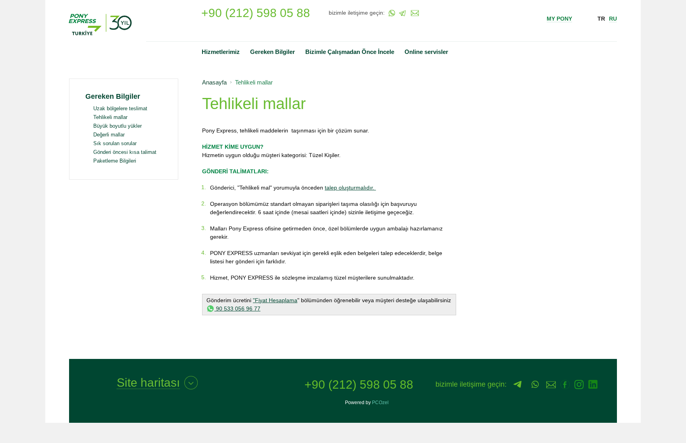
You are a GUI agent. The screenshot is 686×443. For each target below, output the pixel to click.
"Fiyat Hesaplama (275, 300)
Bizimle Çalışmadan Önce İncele (349, 52)
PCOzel (380, 402)
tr (601, 19)
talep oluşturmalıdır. (350, 187)
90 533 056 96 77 (237, 308)
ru (613, 19)
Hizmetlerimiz (221, 52)
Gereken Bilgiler (272, 52)
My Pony (559, 19)
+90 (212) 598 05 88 (255, 13)
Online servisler (426, 52)
